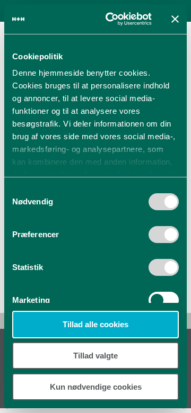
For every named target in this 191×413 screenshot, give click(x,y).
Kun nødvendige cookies (96, 386)
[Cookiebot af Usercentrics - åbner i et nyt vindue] (112, 19)
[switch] (164, 238)
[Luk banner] (175, 19)
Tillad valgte (95, 355)
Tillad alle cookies (95, 324)
